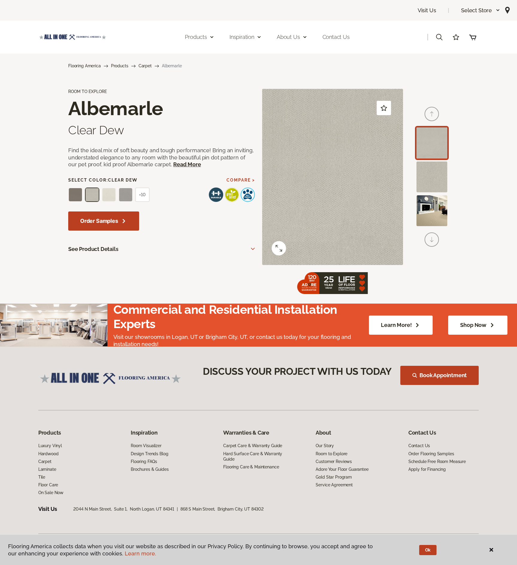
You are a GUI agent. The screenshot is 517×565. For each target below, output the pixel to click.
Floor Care (48, 484)
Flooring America (84, 65)
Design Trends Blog (149, 453)
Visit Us (427, 10)
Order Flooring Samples (431, 453)
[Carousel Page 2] (432, 177)
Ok (428, 550)
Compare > (240, 180)
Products (119, 65)
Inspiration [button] (241, 37)
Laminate (47, 469)
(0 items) (472, 37)
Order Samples (99, 221)
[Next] (432, 239)
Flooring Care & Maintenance (251, 467)
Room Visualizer (146, 445)
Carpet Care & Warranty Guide (252, 445)
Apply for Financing (427, 469)
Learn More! (396, 325)
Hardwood (48, 453)
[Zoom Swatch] (279, 248)
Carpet (145, 65)
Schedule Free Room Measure (437, 461)
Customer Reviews (334, 461)
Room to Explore (331, 453)
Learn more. (140, 553)
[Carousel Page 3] (432, 211)
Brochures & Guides (149, 469)
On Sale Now (50, 492)
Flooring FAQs (144, 461)
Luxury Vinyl (50, 445)
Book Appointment (443, 375)
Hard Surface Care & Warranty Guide (252, 456)
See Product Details (93, 249)
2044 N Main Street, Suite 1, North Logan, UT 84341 (123, 509)
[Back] (432, 114)
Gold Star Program (334, 477)
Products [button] (196, 37)
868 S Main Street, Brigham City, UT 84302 (222, 509)
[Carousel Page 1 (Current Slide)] (432, 143)
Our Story (325, 445)
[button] (480, 10)
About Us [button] (288, 37)
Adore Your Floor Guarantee (342, 469)
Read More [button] (187, 164)
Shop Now (473, 325)
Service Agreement (334, 484)
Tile (41, 477)
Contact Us (336, 37)
